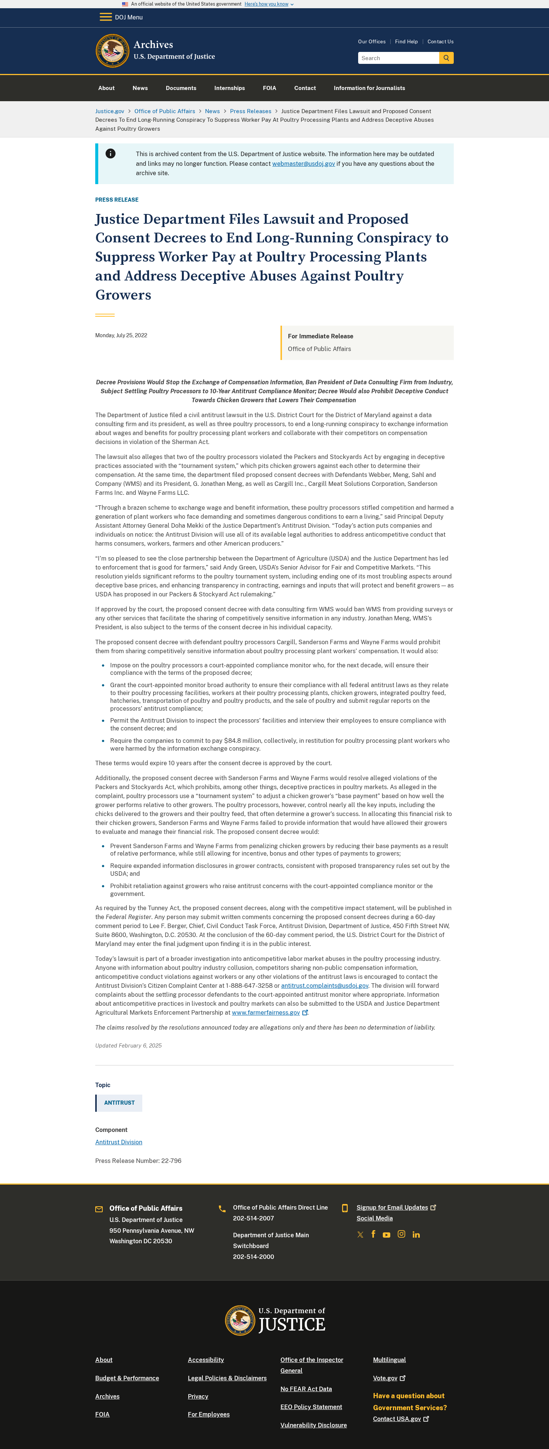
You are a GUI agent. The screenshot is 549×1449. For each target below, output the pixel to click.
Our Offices (372, 41)
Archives (107, 1396)
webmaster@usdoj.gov (303, 163)
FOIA (102, 1414)
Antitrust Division (118, 1142)
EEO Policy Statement (311, 1407)
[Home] (156, 65)
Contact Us (441, 41)
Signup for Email (392, 1207)
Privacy (198, 1396)
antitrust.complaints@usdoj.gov (324, 985)
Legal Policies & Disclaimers (227, 1378)
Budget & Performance (127, 1378)
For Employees (209, 1414)
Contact (397, 1418)
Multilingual (389, 1359)
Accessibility (206, 1359)
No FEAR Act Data (306, 1389)
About (103, 1359)
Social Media (375, 1218)
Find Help (406, 41)
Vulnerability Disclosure (313, 1425)
